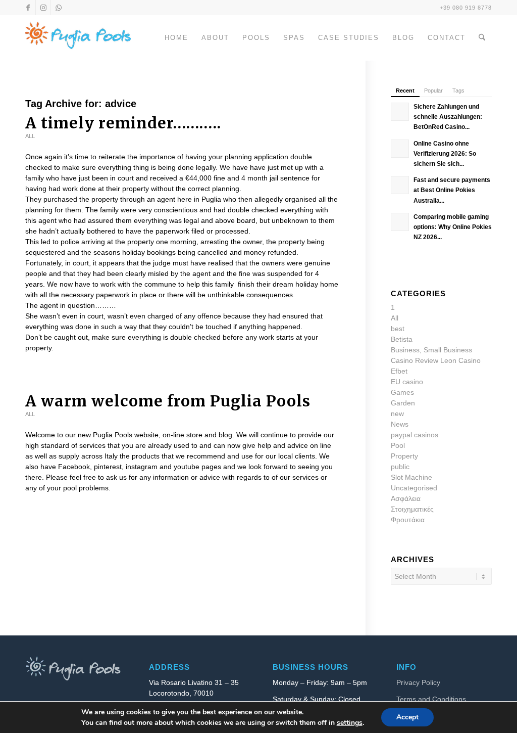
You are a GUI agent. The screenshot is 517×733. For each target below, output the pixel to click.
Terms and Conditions (431, 699)
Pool (398, 445)
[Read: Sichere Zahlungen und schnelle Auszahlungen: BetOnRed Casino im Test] (400, 112)
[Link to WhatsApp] (58, 7)
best (397, 329)
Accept (407, 717)
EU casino (407, 382)
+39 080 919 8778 (466, 8)
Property (404, 456)
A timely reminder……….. (123, 122)
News (399, 424)
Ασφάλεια (406, 498)
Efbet (399, 371)
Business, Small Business (431, 350)
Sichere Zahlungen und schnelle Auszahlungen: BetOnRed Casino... (447, 116)
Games (402, 392)
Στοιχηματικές (412, 509)
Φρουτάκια (408, 520)
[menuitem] (176, 38)
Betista (401, 339)
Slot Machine (411, 477)
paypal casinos (414, 435)
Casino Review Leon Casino (436, 360)
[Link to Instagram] (43, 7)
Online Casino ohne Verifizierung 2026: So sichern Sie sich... (444, 153)
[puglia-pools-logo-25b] (78, 38)
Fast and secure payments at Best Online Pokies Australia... (451, 190)
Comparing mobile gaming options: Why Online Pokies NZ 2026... (452, 227)
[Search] (482, 38)
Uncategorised (414, 488)
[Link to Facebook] (28, 7)
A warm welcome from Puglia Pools (168, 400)
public (400, 467)
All (30, 136)
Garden (403, 403)
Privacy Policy (418, 682)
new (397, 413)
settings (350, 722)
